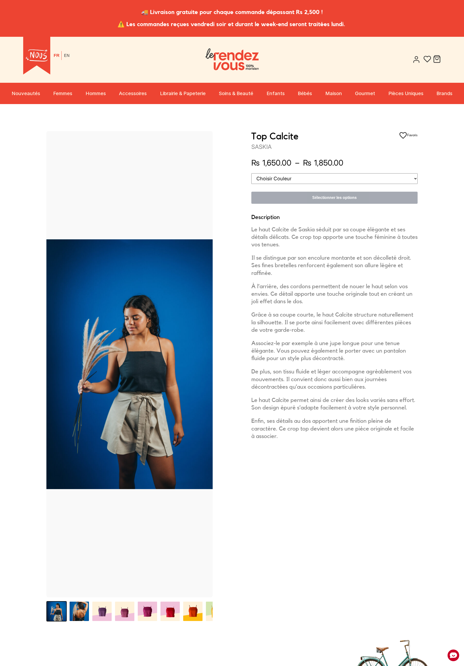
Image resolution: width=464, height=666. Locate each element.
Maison (333, 93)
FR (56, 55)
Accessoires (133, 93)
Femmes (62, 93)
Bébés (305, 93)
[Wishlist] (427, 59)
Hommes (96, 93)
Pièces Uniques (405, 93)
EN (67, 55)
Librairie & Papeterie (183, 93)
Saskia (261, 146)
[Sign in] (416, 59)
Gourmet (365, 93)
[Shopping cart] (437, 59)
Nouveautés (26, 93)
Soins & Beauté (236, 93)
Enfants (276, 93)
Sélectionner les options (334, 198)
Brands (444, 93)
